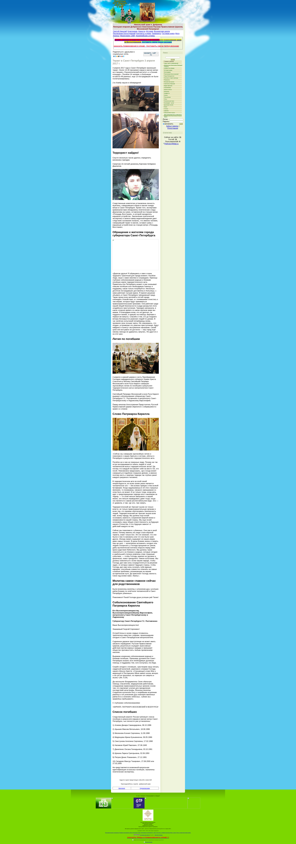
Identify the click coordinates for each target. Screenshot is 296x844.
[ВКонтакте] (114, 56)
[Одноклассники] (117, 56)
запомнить (168, 124)
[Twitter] (115, 56)
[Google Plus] (122, 56)
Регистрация (172, 128)
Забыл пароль (172, 126)
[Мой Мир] (119, 56)
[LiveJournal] (120, 56)
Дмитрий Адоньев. (159, 835)
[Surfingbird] (123, 56)
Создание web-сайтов (145, 835)
